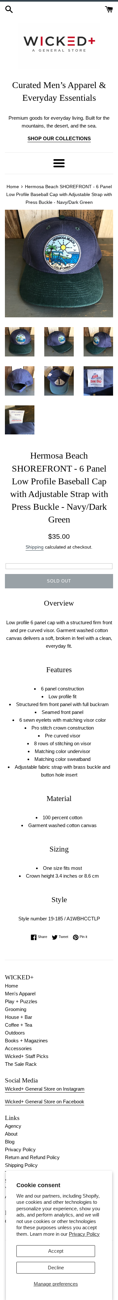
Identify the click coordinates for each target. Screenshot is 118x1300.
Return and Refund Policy (32, 1157)
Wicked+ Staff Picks (27, 1056)
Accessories (18, 1048)
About (11, 1134)
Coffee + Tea (18, 1025)
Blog (9, 1141)
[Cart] (109, 8)
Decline (56, 1267)
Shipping (35, 547)
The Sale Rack (21, 1064)
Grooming (15, 1009)
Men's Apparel (20, 993)
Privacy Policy (84, 1234)
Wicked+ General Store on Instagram (45, 1089)
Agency (13, 1126)
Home (11, 986)
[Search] (9, 8)
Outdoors (15, 1032)
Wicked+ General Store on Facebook (44, 1101)
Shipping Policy (21, 1165)
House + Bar (18, 1017)
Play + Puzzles (21, 1001)
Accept (55, 1251)
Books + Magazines (26, 1040)
